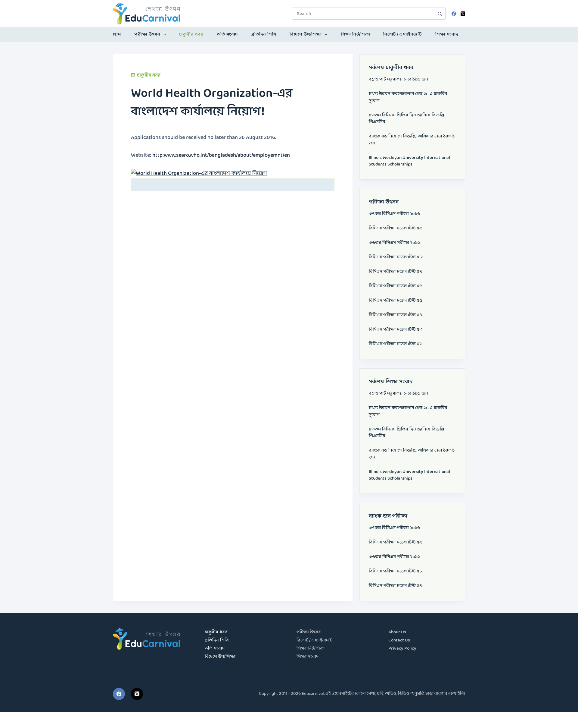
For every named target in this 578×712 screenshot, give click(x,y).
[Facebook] (454, 13)
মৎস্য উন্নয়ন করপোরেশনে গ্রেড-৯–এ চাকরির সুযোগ (408, 97)
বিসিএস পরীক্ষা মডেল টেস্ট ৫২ (395, 344)
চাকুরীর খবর (191, 34)
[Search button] (439, 13)
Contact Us (399, 640)
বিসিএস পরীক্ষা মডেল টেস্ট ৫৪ (395, 315)
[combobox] (363, 14)
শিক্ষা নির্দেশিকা (355, 34)
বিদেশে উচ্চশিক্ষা (306, 34)
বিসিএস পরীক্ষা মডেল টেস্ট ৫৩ (396, 329)
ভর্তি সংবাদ (227, 34)
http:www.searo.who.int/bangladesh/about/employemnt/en (221, 155)
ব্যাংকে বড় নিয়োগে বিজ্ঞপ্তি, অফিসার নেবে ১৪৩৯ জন (412, 140)
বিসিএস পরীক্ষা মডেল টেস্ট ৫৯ (395, 228)
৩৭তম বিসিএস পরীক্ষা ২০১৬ (394, 214)
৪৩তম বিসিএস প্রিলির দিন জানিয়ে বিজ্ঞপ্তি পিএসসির (406, 119)
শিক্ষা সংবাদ (446, 34)
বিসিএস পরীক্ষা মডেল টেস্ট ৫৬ (395, 286)
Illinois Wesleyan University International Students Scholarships (409, 161)
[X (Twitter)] (463, 13)
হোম (117, 34)
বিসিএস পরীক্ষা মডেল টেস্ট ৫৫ (395, 300)
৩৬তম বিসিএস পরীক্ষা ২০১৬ (395, 243)
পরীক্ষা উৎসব (147, 34)
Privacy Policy (402, 648)
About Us (397, 632)
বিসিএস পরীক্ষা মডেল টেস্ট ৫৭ (395, 272)
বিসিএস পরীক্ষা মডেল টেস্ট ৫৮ (395, 257)
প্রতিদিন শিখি (264, 34)
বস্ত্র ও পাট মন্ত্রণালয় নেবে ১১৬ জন (398, 79)
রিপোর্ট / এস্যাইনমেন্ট (402, 34)
